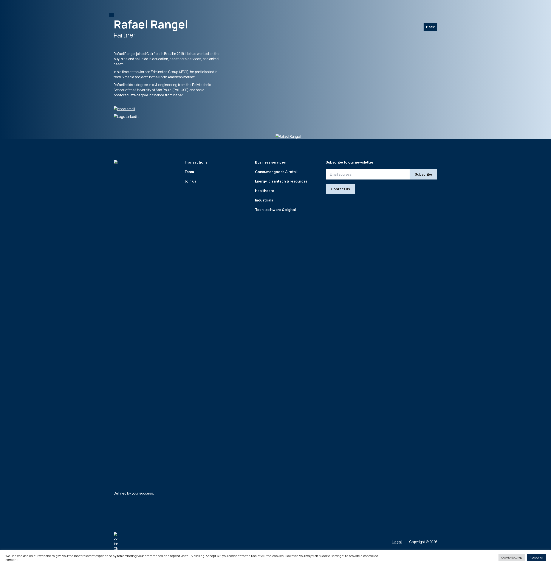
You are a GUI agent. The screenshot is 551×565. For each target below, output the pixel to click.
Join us (190, 181)
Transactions (195, 162)
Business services (270, 162)
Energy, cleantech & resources (281, 181)
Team (189, 171)
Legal (397, 541)
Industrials (264, 200)
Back (430, 27)
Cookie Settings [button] (511, 557)
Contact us (340, 189)
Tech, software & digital (275, 209)
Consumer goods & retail (276, 171)
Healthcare (264, 190)
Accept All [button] (536, 557)
